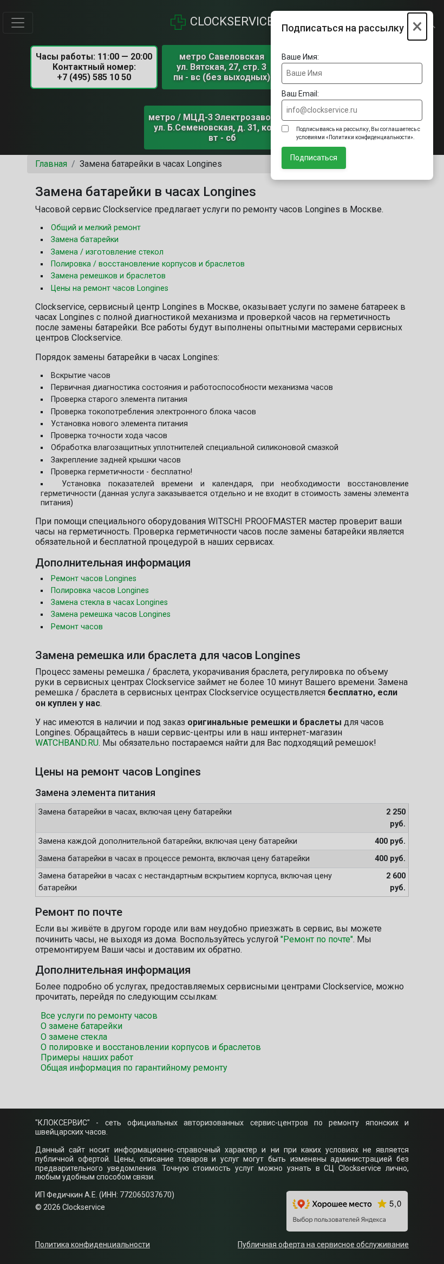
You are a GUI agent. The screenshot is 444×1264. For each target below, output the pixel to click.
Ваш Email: (300, 93)
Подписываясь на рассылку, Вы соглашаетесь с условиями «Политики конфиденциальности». (358, 133)
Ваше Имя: (300, 57)
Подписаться (313, 157)
